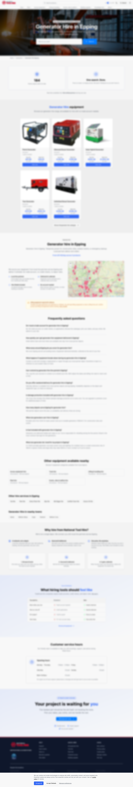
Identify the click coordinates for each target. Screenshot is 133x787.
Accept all (39, 783)
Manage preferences (65, 783)
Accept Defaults (51, 783)
